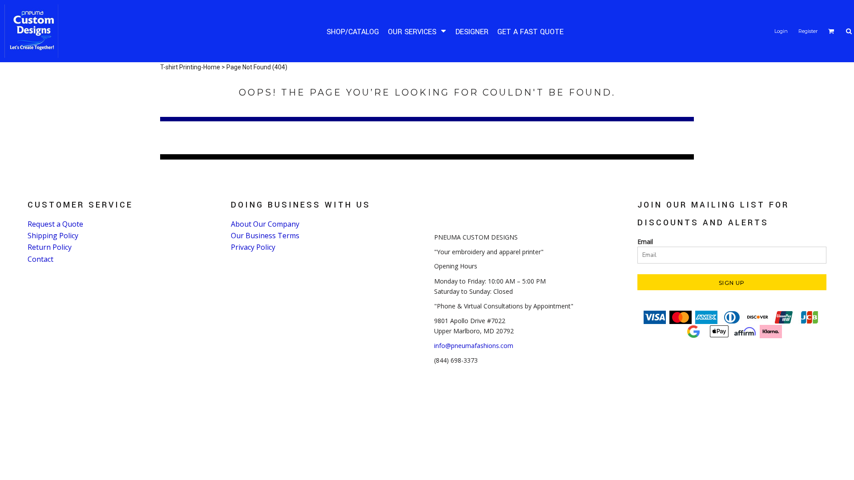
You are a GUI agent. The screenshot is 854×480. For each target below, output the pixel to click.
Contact (40, 259)
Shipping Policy (53, 235)
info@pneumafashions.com (473, 345)
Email (645, 241)
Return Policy (50, 247)
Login (781, 31)
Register (808, 31)
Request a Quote (55, 224)
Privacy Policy (253, 247)
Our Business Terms (265, 235)
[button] (417, 31)
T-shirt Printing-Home (190, 67)
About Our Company (265, 224)
